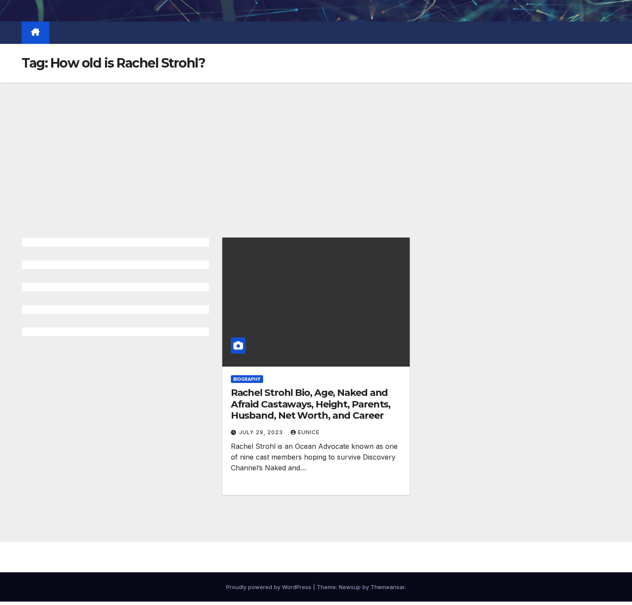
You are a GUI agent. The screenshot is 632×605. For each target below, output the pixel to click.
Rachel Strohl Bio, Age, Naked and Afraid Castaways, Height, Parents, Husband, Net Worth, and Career (311, 404)
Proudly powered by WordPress (269, 586)
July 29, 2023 (262, 432)
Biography (247, 379)
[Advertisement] (316, 147)
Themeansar (388, 586)
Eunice (308, 432)
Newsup (350, 586)
